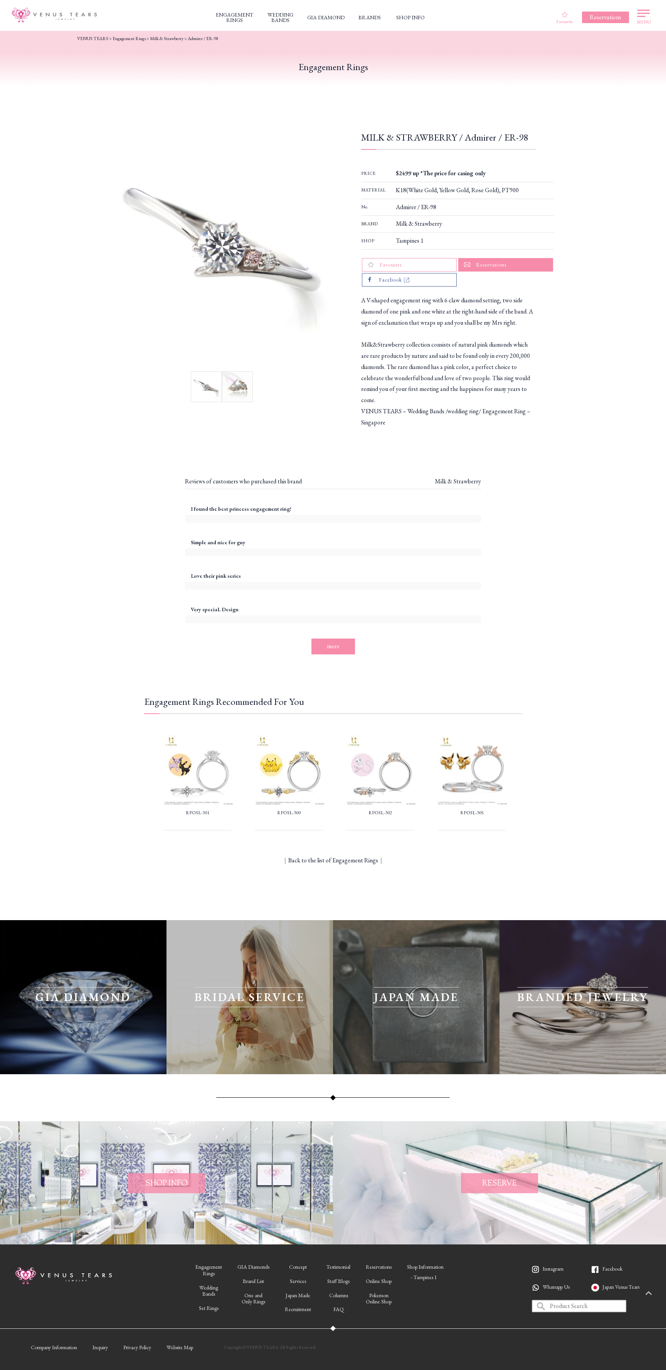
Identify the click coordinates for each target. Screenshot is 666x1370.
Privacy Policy (137, 1347)
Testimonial (338, 1266)
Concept (298, 1266)
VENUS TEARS (92, 38)
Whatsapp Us (556, 1286)
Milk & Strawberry (419, 224)
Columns (338, 1295)
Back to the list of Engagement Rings (333, 860)
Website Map (179, 1347)
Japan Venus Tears (620, 1286)
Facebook (612, 1268)
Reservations (379, 1266)
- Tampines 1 (424, 1277)
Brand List (253, 1281)
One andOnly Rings (253, 1298)
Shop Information (425, 1266)
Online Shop (379, 1281)
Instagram (553, 1268)
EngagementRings (208, 1270)
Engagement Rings (129, 38)
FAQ (338, 1309)
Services (298, 1281)
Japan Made (298, 1295)
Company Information (54, 1347)
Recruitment (298, 1309)
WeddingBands (208, 1291)
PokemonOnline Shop (379, 1298)
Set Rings (209, 1308)
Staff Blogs (338, 1281)
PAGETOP (648, 1293)
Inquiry (100, 1347)
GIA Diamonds (253, 1266)
